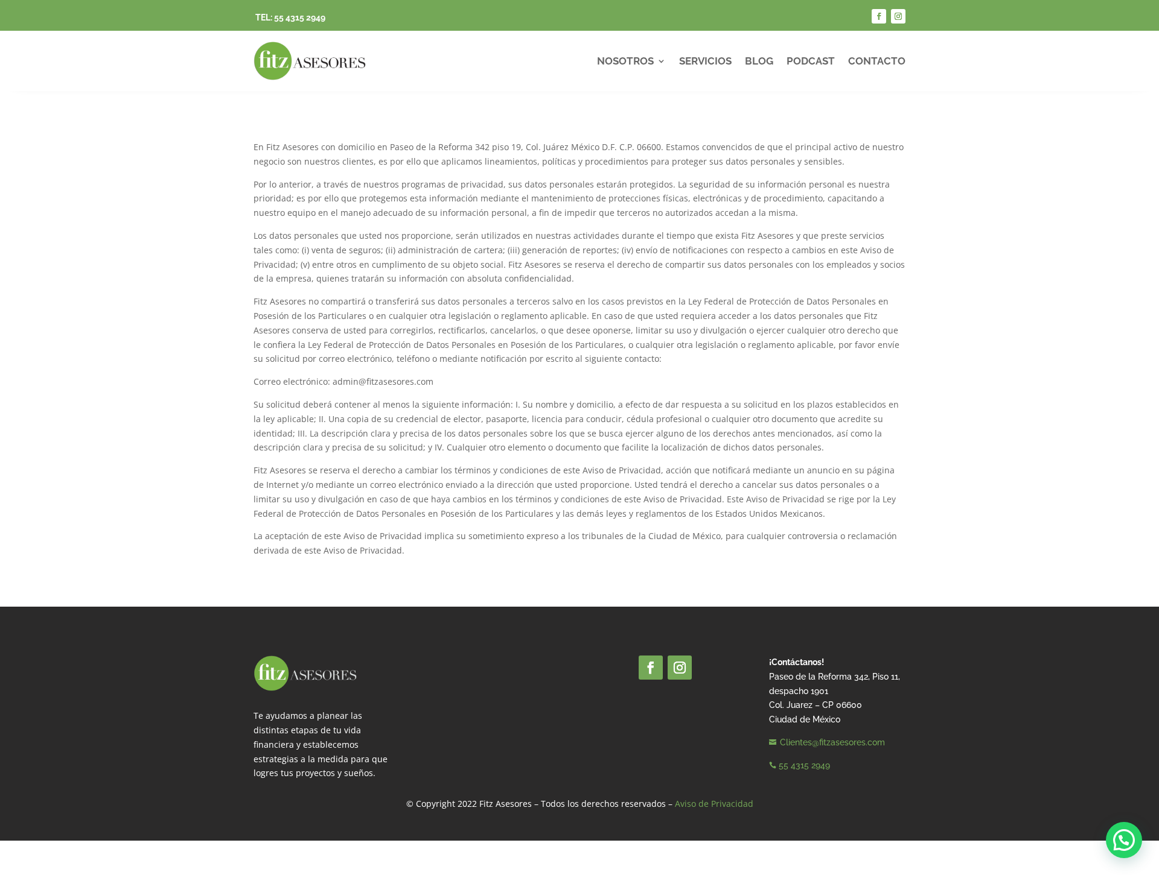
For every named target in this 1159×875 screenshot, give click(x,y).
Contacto (876, 61)
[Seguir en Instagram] (898, 16)
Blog (759, 61)
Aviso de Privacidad (714, 803)
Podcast (811, 61)
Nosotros (625, 61)
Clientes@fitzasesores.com (832, 742)
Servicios (705, 61)
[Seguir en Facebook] (879, 16)
